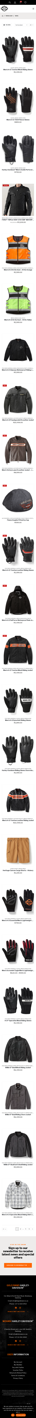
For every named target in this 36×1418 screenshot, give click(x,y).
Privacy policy (21, 1415)
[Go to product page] (18, 50)
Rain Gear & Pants (22, 268)
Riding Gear (22, 67)
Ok (13, 1415)
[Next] (32, 1229)
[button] (10, 2)
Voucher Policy (18, 1370)
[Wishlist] (25, 2)
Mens (16, 67)
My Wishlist (18, 1365)
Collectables (25, 518)
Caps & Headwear (15, 518)
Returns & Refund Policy (18, 1373)
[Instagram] (20, 1308)
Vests (23, 318)
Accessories (5, 518)
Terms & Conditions (18, 1375)
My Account (18, 1362)
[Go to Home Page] (2, 16)
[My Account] (15, 2)
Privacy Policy (18, 1378)
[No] (34, 1411)
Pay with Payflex (18, 1367)
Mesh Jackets (9, 218)
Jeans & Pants (14, 868)
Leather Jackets (18, 418)
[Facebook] (16, 1308)
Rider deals (17, 218)
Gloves (13, 67)
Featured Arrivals (7, 268)
